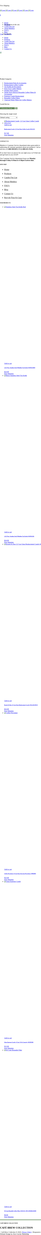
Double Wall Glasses (11, 90)
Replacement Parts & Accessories (15, 83)
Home (6, 169)
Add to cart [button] (8, 125)
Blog (6, 189)
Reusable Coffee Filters (12, 98)
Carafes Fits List (10, 177)
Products (7, 174)
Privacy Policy (27, 1232)
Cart (1, 34)
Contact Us (8, 194)
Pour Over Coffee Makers (12, 89)
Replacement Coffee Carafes (13, 85)
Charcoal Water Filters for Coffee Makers (18, 100)
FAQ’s (6, 186)
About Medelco (10, 182)
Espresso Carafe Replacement (14, 96)
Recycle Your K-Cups (13, 198)
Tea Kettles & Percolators (12, 87)
